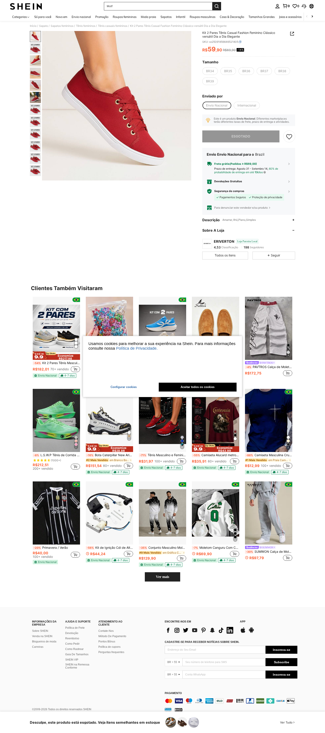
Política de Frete (75, 627)
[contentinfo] (231, 701)
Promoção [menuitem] (101, 17)
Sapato (43, 25)
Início (33, 25)
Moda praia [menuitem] (148, 17)
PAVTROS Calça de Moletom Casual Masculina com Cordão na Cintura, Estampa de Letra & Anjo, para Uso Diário (269, 367)
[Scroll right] (312, 16)
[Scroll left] (306, 16)
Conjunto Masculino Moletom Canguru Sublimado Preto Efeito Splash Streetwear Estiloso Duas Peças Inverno (163, 547)
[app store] (243, 632)
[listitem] (56, 339)
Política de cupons (109, 646)
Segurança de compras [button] (229, 191)
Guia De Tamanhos (76, 654)
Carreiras (37, 646)
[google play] (251, 632)
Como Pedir (72, 643)
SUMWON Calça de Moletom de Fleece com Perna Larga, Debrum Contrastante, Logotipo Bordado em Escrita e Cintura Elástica (269, 551)
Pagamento (173, 693)
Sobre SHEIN (40, 630)
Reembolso (72, 638)
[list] (200, 630)
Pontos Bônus (106, 641)
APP (242, 621)
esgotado (240, 136)
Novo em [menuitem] (61, 17)
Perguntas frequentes (111, 652)
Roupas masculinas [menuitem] (202, 17)
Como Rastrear (74, 649)
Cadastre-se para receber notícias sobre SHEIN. (202, 642)
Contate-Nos (106, 630)
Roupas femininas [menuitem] (124, 17)
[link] (286, 6)
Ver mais (162, 577)
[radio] (210, 71)
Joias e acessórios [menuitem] (290, 17)
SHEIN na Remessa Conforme (77, 666)
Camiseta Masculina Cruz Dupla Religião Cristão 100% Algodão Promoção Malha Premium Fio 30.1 (269, 455)
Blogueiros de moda (44, 641)
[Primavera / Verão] (56, 513)
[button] (304, 6)
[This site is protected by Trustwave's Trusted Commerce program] (168, 709)
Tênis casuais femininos (112, 25)
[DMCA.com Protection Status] (178, 709)
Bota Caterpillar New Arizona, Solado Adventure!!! (110, 455)
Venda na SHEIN (42, 636)
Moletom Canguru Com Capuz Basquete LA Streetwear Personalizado (216, 547)
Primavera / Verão (51, 547)
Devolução (71, 633)
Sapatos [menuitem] (166, 17)
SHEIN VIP (71, 659)
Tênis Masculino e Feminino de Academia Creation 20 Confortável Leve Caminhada (163, 455)
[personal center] (277, 6)
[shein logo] (26, 6)
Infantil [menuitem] (180, 17)
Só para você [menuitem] (42, 17)
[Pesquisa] (216, 6)
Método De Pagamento (112, 636)
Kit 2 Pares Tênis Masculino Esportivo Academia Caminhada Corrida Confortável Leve (57, 363)
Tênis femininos (85, 25)
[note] (56, 355)
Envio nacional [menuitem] (81, 17)
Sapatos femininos (62, 25)
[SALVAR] (289, 136)
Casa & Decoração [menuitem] (232, 17)
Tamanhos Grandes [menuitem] (262, 17)
